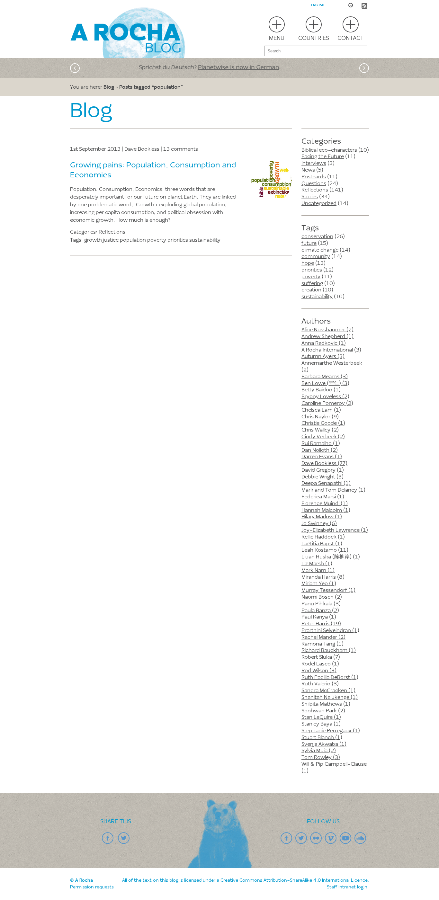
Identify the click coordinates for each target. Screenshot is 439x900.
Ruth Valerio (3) (320, 684)
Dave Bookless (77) (324, 463)
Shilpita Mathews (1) (325, 704)
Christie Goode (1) (323, 423)
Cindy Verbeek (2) (323, 437)
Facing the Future (322, 156)
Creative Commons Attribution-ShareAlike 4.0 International (285, 880)
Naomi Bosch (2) (321, 597)
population (133, 240)
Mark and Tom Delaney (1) (333, 490)
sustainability (317, 296)
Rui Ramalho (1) (320, 443)
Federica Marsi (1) (322, 497)
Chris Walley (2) (320, 430)
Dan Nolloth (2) (319, 450)
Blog (108, 86)
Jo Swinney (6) (319, 523)
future (309, 243)
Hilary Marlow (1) (321, 517)
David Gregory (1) (322, 470)
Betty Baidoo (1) (321, 390)
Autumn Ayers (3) (323, 356)
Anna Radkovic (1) (323, 343)
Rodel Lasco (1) (320, 664)
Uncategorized (318, 203)
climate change (319, 250)
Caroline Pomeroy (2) (327, 403)
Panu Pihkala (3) (321, 604)
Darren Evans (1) (321, 456)
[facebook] (107, 838)
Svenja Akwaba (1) (323, 744)
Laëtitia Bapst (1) (321, 544)
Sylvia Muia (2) (318, 750)
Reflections (314, 190)
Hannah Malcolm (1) (325, 510)
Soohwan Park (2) (323, 711)
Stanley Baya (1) (321, 724)
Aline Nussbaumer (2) (327, 330)
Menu (276, 38)
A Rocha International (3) (331, 350)
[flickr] (316, 838)
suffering (312, 283)
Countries (313, 38)
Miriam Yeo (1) (318, 583)
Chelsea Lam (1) (321, 410)
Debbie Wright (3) (322, 477)
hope (307, 263)
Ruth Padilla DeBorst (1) (329, 677)
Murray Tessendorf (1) (328, 590)
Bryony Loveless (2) (325, 396)
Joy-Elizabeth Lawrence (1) (334, 530)
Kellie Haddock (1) (323, 537)
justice (111, 240)
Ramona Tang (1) (322, 644)
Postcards (313, 177)
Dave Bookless (141, 149)
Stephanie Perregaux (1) (330, 731)
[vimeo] (330, 838)
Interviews (313, 163)
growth (93, 240)
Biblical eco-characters (329, 150)
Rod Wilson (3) (318, 670)
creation (311, 290)
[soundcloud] (360, 838)
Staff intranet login (347, 887)
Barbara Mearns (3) (324, 376)
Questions (313, 183)
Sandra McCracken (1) (328, 690)
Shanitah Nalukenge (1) (329, 697)
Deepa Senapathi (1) (326, 483)
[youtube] (345, 838)
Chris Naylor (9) (320, 417)
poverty (310, 277)
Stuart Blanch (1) (321, 737)
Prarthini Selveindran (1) (330, 630)
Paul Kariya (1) (318, 617)
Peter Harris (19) (321, 624)
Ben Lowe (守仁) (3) (325, 383)
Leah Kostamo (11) (324, 550)
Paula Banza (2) (320, 610)
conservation (317, 236)
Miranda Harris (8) (323, 577)
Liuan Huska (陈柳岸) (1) (330, 557)
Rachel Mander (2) (323, 637)
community (315, 256)
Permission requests (92, 887)
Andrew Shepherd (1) (327, 336)
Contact (350, 38)
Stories (309, 197)
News (308, 170)
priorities (311, 270)
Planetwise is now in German (258, 68)
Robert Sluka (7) (320, 657)
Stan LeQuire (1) (321, 717)
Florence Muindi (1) (324, 503)
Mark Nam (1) (318, 570)
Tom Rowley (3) (320, 757)
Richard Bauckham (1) (328, 650)
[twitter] (124, 838)
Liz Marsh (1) (316, 563)
